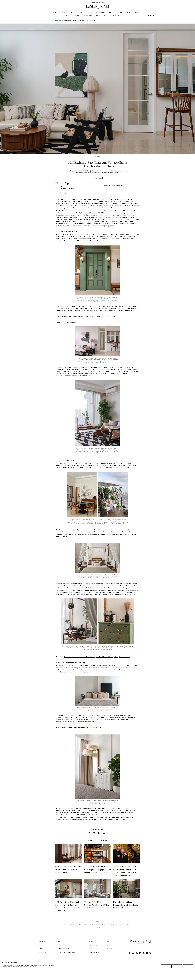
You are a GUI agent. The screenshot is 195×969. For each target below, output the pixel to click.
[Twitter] (133, 953)
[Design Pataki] (139, 942)
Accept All (188, 966)
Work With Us (62, 945)
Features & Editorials (64, 948)
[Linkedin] (140, 953)
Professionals (87, 15)
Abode (105, 924)
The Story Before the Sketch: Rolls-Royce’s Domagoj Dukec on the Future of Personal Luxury (97, 869)
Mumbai (81, 924)
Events (111, 12)
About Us (42, 941)
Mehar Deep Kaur (68, 188)
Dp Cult (41, 945)
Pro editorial (116, 15)
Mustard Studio (89, 924)
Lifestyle (73, 12)
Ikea (65, 924)
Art (81, 12)
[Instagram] (137, 953)
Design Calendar (94, 952)
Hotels (106, 15)
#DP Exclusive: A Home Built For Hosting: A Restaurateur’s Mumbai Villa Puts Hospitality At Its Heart (67, 906)
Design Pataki (58, 20)
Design (55, 12)
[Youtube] (143, 953)
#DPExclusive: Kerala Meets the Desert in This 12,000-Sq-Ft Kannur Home (68, 869)
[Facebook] (129, 953)
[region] (97, 964)
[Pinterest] (147, 953)
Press (41, 948)
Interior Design (72, 924)
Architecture (100, 12)
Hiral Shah (98, 924)
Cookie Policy (32, 966)
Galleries (98, 15)
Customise (166, 966)
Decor (64, 12)
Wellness (89, 12)
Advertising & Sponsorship (66, 952)
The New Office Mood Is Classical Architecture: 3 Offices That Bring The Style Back (97, 905)
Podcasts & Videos (132, 12)
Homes (98, 927)
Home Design (127, 924)
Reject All (177, 966)
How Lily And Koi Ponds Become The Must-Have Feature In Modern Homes (126, 905)
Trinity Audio (114, 185)
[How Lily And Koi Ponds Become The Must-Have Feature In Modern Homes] (126, 888)
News (120, 12)
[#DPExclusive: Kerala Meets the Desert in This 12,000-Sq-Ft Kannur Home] (68, 853)
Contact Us (42, 952)
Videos (91, 948)
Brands (77, 15)
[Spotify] (150, 953)
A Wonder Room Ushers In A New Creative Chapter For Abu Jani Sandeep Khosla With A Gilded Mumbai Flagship (125, 871)
